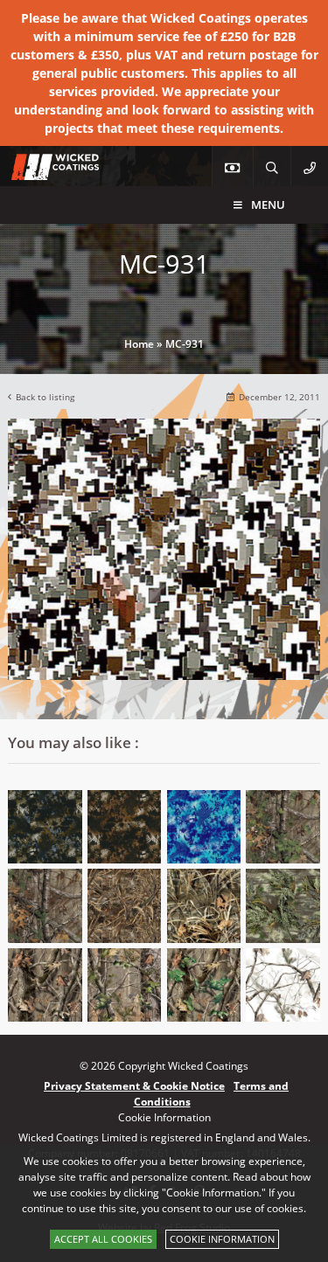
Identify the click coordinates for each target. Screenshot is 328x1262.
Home (139, 343)
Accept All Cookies (103, 1238)
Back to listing (45, 397)
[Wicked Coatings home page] (43, 171)
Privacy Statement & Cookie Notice (134, 1085)
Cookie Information (222, 1238)
